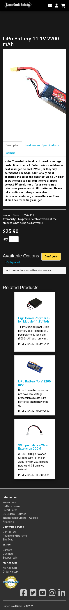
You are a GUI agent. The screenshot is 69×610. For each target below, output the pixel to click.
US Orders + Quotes (14, 513)
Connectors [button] (17, 270)
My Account (10, 567)
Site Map (8, 539)
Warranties (9, 502)
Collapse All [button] (13, 262)
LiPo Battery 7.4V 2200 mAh (34, 383)
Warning (10, 152)
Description (12, 145)
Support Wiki (10, 557)
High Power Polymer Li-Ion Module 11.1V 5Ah (34, 319)
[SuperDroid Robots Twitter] (33, 594)
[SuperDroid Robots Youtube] (42, 594)
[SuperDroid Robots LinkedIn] (61, 594)
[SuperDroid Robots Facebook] (23, 594)
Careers (7, 549)
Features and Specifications (42, 145)
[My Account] (56, 6)
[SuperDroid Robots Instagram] (52, 594)
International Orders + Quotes (20, 517)
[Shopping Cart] (63, 6)
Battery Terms (11, 506)
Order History (10, 571)
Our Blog (8, 553)
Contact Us (9, 531)
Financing (8, 521)
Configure (51, 256)
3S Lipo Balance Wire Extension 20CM (32, 446)
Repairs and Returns (15, 535)
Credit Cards (10, 510)
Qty (5, 239)
